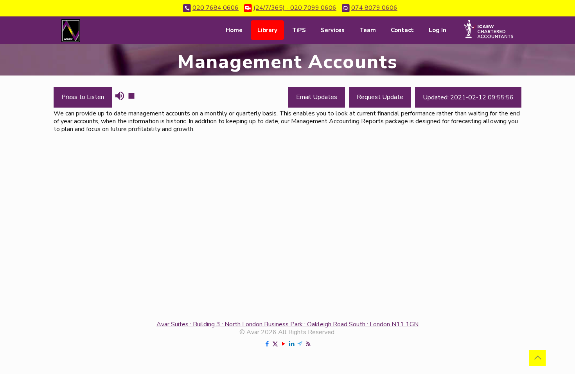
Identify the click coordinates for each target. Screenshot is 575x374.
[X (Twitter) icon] (275, 344)
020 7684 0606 (215, 8)
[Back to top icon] (537, 358)
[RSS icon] (308, 344)
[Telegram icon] (300, 344)
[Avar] (70, 30)
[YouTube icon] (283, 344)
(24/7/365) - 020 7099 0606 (294, 8)
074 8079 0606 (374, 8)
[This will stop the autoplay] (131, 96)
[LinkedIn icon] (292, 344)
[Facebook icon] (267, 344)
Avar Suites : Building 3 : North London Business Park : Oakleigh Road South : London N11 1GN (287, 324)
